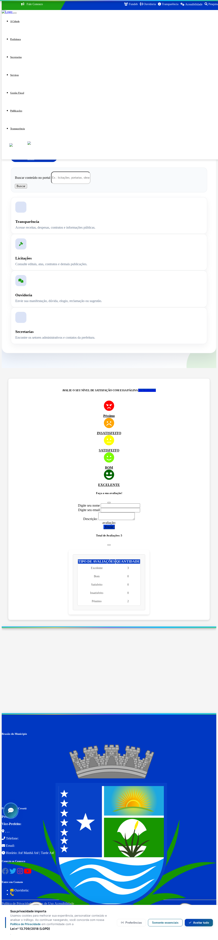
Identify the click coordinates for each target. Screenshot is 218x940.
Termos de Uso (43, 903)
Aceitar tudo (201, 922)
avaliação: (109, 522)
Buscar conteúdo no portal (32, 177)
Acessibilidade (64, 903)
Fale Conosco (34, 4)
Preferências (133, 922)
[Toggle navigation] (15, 13)
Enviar (109, 527)
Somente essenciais (165, 922)
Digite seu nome (89, 505)
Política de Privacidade (17, 903)
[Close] (109, 502)
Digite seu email (89, 510)
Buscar (21, 186)
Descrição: (90, 519)
